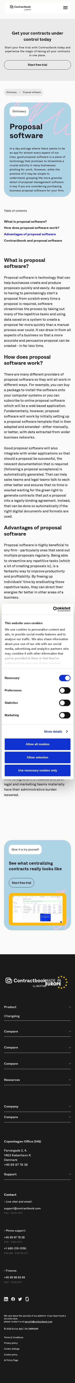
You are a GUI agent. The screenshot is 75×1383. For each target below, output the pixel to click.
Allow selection (37, 757)
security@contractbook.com (38, 1321)
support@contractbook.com (22, 1208)
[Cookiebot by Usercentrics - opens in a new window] (53, 609)
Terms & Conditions (13, 1337)
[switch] (64, 690)
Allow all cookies (37, 744)
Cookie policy (10, 1354)
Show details (53, 731)
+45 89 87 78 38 (16, 1164)
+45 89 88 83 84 (14, 1277)
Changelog (12, 1016)
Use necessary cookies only (37, 770)
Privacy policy (11, 1343)
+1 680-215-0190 (15, 1248)
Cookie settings (11, 1349)
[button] (65, 7)
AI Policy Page (11, 1360)
